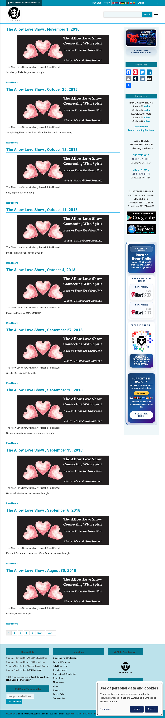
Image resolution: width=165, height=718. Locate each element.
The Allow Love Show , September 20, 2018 (44, 390)
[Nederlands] (116, 3)
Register (96, 2)
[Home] (14, 14)
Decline (136, 709)
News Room (58, 678)
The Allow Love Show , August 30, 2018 (41, 570)
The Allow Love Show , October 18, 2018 (42, 149)
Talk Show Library (60, 666)
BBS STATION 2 (141, 170)
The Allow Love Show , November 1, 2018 (43, 29)
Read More (12, 82)
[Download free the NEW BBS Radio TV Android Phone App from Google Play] (141, 216)
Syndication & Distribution (64, 674)
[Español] (134, 3)
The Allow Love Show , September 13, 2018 (44, 450)
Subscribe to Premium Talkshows (25, 3)
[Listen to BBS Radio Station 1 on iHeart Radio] (141, 294)
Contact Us (58, 690)
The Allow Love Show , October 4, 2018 (40, 270)
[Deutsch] (122, 3)
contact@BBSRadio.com (31, 670)
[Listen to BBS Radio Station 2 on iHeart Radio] (141, 311)
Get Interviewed (60, 670)
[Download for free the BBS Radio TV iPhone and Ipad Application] (141, 229)
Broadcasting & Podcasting (65, 658)
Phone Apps (58, 682)
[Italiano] (125, 3)
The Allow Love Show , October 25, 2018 (42, 89)
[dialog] (129, 699)
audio (147, 106)
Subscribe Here (141, 415)
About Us (57, 686)
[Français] (119, 3)
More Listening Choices (141, 130)
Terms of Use (59, 698)
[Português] (128, 3)
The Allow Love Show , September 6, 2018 (43, 510)
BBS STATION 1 (141, 155)
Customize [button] (105, 709)
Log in (107, 3)
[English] (113, 3)
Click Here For (141, 126)
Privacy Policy (59, 694)
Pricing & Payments (61, 662)
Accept (151, 709)
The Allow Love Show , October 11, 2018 (42, 209)
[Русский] (131, 3)
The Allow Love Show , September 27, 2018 (44, 330)
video (147, 117)
